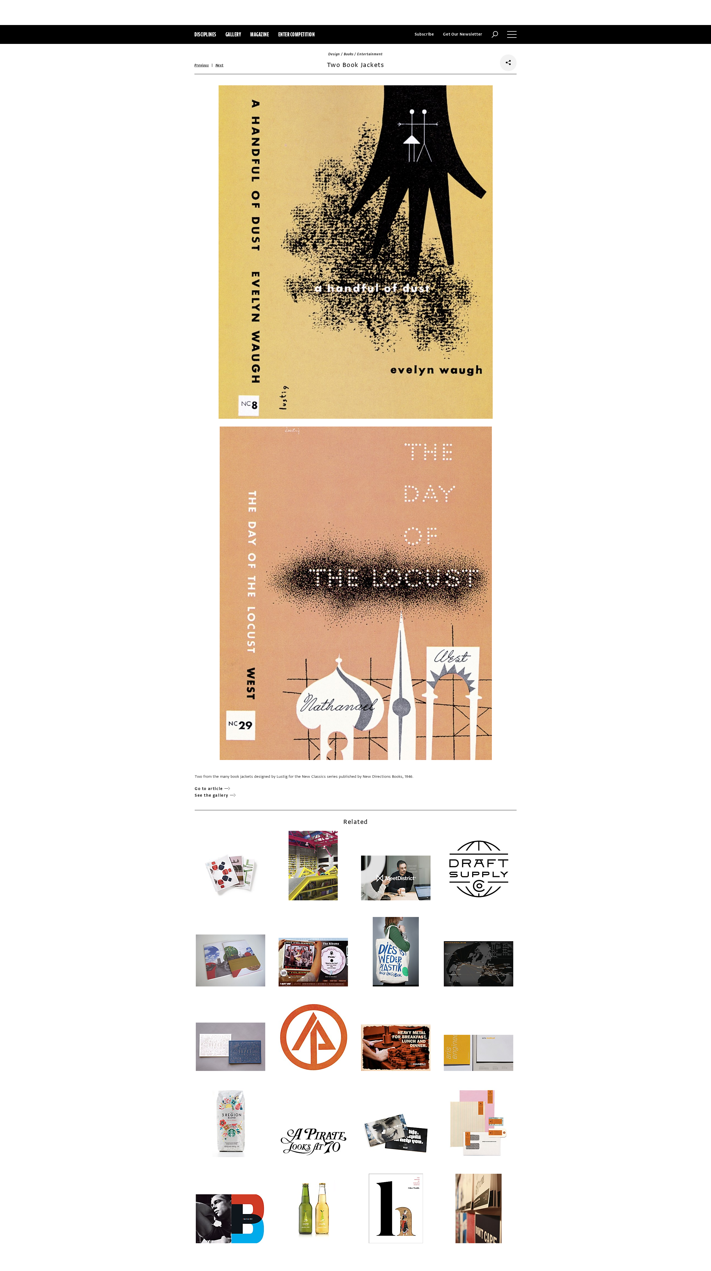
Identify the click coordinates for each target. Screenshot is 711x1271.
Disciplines (205, 34)
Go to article (209, 788)
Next (220, 65)
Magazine (259, 34)
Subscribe (424, 34)
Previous (201, 65)
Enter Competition (296, 34)
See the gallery (212, 795)
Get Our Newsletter (462, 34)
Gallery (233, 34)
